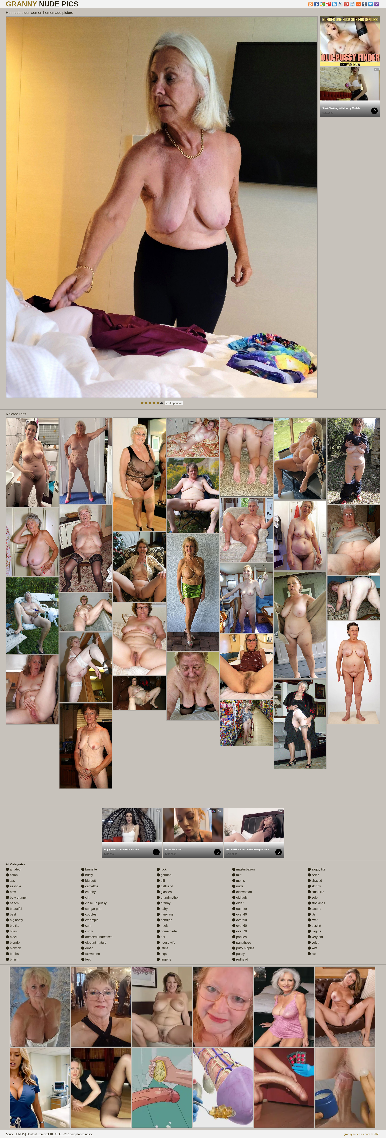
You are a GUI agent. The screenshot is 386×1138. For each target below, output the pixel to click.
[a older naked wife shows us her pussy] (139, 567)
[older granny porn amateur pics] (32, 615)
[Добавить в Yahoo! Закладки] (376, 4)
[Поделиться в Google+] (328, 4)
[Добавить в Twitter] (370, 4)
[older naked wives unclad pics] (246, 666)
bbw (12, 892)
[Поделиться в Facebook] (316, 4)
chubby (90, 892)
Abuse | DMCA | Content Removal (27, 1134)
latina (164, 948)
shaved (316, 880)
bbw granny (18, 897)
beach (14, 903)
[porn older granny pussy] (85, 460)
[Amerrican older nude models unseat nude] (353, 460)
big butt (90, 880)
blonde (14, 942)
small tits (317, 892)
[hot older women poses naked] (300, 625)
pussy (240, 954)
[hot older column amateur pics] (300, 724)
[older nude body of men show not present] (139, 474)
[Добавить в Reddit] (352, 4)
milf (238, 875)
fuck (163, 869)
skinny (316, 886)
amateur (15, 869)
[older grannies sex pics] (353, 540)
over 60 (241, 925)
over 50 (241, 920)
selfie (315, 875)
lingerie (165, 959)
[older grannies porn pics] (85, 667)
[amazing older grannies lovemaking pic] (32, 689)
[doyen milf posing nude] (192, 686)
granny (165, 903)
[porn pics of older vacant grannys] (353, 672)
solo (314, 897)
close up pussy (95, 903)
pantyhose (243, 942)
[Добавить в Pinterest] (346, 4)
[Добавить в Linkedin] (334, 4)
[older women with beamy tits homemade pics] (139, 639)
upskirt (316, 925)
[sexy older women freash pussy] (192, 495)
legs (163, 954)
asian (13, 875)
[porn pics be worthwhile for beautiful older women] (246, 723)
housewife (167, 942)
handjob (166, 920)
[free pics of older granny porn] (246, 530)
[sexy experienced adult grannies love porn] (192, 592)
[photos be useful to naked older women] (32, 542)
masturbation (245, 869)
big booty (16, 920)
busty (88, 875)
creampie (91, 920)
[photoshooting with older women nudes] (300, 458)
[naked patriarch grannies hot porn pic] (192, 437)
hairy (164, 908)
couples (90, 914)
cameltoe (91, 886)
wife (314, 948)
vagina (316, 931)
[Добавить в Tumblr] (364, 4)
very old (317, 937)
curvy (88, 931)
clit (86, 897)
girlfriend (166, 886)
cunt (87, 925)
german (165, 875)
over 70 (241, 931)
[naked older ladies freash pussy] (353, 598)
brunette (90, 869)
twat (314, 920)
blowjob (15, 948)
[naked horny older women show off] (246, 598)
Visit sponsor (174, 403)
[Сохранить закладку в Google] (322, 4)
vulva (315, 942)
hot (162, 937)
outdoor (241, 908)
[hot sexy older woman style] (85, 746)
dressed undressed (98, 937)
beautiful (15, 908)
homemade (168, 931)
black (13, 937)
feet (87, 959)
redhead (241, 959)
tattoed (316, 908)
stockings (318, 903)
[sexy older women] (85, 612)
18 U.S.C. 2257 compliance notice (71, 1134)
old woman (243, 892)
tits (313, 914)
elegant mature (95, 942)
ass (12, 880)
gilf (162, 880)
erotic (88, 948)
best (12, 914)
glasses (166, 892)
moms (240, 880)
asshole (15, 886)
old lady (241, 897)
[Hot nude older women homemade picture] (162, 207)
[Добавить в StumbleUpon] (358, 4)
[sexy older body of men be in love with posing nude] (139, 693)
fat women (92, 954)
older (239, 903)
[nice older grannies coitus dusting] (85, 548)
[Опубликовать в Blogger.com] (310, 4)
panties (241, 937)
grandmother (169, 897)
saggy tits (318, 869)
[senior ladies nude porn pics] (32, 462)
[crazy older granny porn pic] (300, 535)
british (13, 959)
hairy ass (166, 914)
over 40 (241, 914)
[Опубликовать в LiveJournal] (340, 4)
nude (239, 886)
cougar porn (93, 908)
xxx (313, 954)
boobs (14, 954)
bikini (13, 931)
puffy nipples (244, 948)
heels (164, 925)
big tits (14, 925)
